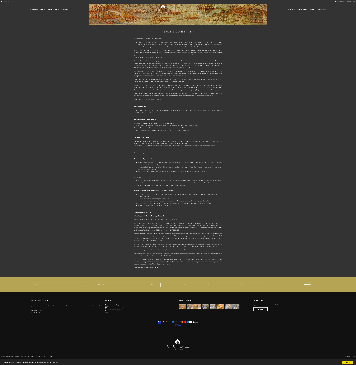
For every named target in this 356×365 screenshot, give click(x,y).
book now (307, 285)
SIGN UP (260, 309)
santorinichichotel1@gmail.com (10, 2)
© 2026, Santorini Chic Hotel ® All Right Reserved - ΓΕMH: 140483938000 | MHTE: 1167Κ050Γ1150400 (27, 356)
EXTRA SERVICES (53, 9)
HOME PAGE (34, 9)
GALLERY (65, 9)
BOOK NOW (291, 9)
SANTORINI (302, 9)
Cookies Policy (35, 312)
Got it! (348, 362)
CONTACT (312, 9)
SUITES (42, 9)
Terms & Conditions (37, 310)
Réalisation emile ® (350, 356)
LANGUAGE (322, 9)
